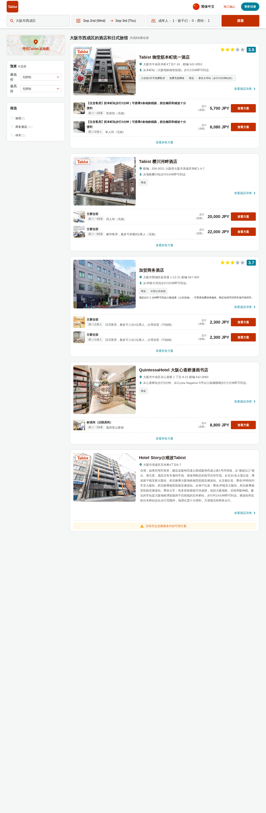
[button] (205, 6)
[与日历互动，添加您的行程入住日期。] (77, 20)
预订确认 (229, 6)
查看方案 (243, 108)
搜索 (240, 20)
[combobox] (16, 20)
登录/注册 (250, 6)
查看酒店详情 (243, 88)
